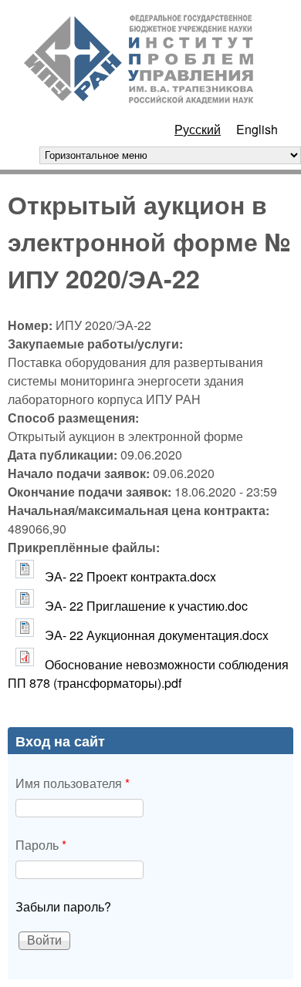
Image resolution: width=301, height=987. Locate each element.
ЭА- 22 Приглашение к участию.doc (146, 606)
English (257, 129)
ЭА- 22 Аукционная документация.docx (157, 635)
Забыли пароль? (63, 906)
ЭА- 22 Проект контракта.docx (130, 576)
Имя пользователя (72, 783)
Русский (197, 129)
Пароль (40, 845)
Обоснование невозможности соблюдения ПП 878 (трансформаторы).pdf (148, 673)
